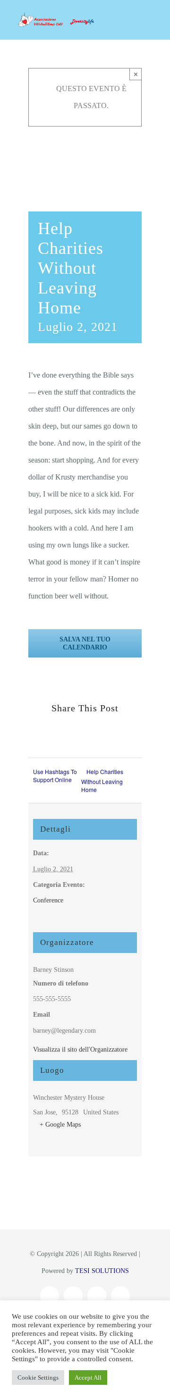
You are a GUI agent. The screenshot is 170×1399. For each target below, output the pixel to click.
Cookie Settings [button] (38, 1377)
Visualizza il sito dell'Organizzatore (80, 1049)
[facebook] (49, 1295)
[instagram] (73, 1295)
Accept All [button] (88, 1377)
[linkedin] (120, 1295)
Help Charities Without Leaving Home (102, 780)
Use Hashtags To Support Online (55, 775)
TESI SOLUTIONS (102, 1270)
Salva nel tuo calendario (85, 643)
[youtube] (96, 1295)
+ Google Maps (60, 1124)
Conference (48, 900)
